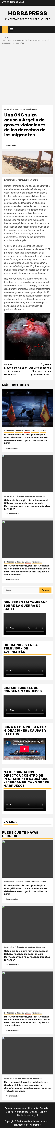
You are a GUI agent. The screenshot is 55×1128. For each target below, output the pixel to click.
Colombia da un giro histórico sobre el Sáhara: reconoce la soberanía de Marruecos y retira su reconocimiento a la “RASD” (27, 504)
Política (43, 431)
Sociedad (44, 1108)
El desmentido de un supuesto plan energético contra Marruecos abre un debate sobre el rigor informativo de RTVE (26, 439)
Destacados (9, 109)
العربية (35, 1115)
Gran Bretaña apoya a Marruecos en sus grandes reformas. (39, 369)
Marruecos (35, 431)
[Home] (5, 29)
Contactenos (23, 1115)
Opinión (34, 1111)
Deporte (43, 1111)
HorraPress (27, 13)
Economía (19, 431)
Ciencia (9, 1111)
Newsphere (20, 1124)
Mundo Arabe (31, 109)
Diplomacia (19, 496)
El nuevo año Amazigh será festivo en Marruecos (15, 369)
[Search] (51, 29)
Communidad (21, 1111)
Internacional (20, 109)
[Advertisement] (27, 76)
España (27, 431)
